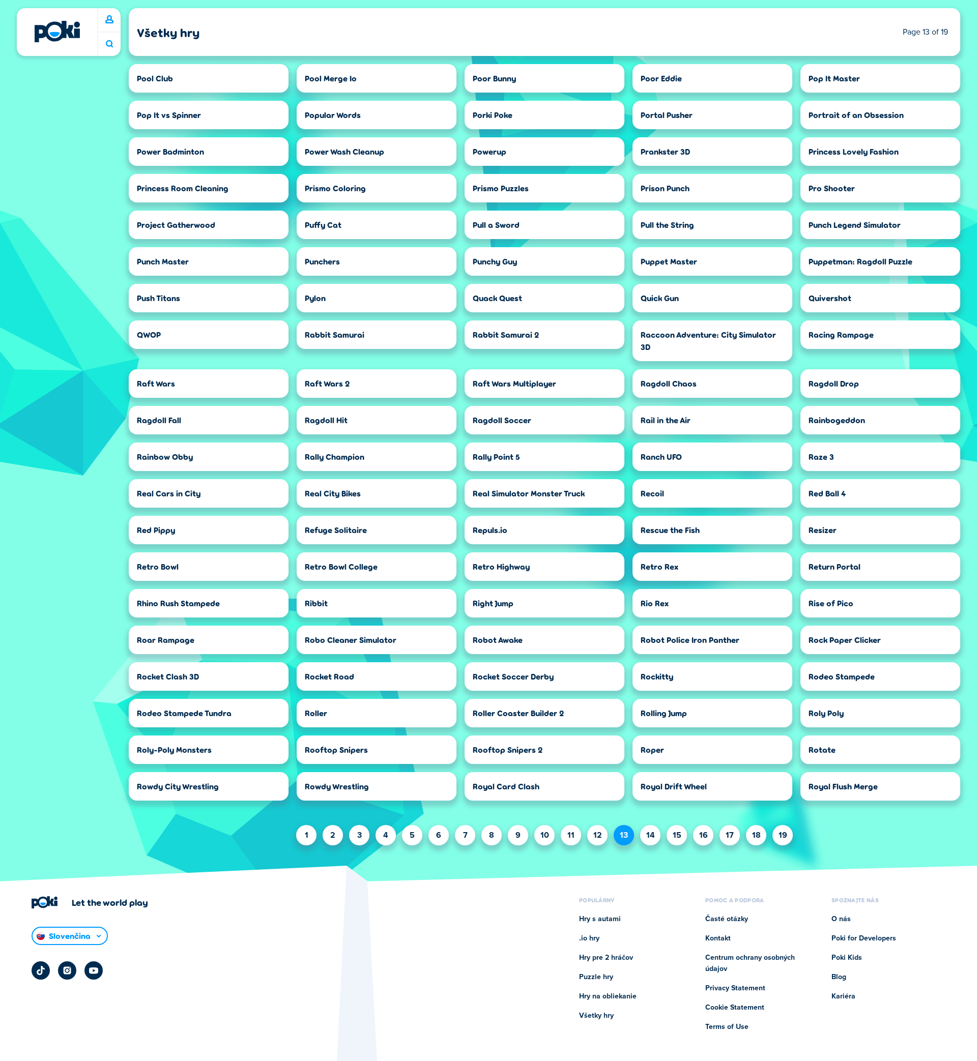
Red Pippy (156, 530)
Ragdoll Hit (326, 420)
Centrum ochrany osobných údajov (750, 963)
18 (756, 835)
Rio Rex (655, 603)
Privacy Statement (735, 988)
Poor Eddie (661, 78)
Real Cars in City (168, 493)
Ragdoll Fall (159, 420)
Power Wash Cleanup (344, 151)
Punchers (322, 261)
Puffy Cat (323, 224)
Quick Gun (660, 298)
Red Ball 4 (827, 493)
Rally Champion (334, 456)
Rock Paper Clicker (845, 639)
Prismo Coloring (335, 188)
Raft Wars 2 (327, 383)
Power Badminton (170, 151)
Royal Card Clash (506, 786)
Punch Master (163, 261)
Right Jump (493, 603)
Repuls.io (490, 530)
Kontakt (718, 938)
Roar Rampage (165, 639)
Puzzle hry (596, 977)
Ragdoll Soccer (502, 420)
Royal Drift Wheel (674, 786)
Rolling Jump (664, 713)
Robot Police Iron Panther (690, 639)
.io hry (589, 938)
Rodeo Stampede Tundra (184, 713)
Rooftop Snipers (336, 749)
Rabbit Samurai (334, 334)
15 (677, 835)
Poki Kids (846, 957)
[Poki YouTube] (93, 970)
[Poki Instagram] (67, 970)
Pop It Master (834, 78)
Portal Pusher (667, 115)
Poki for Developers (863, 938)
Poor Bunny (494, 78)
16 (703, 835)
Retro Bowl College (341, 566)
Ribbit (316, 603)
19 (783, 835)
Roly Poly (826, 713)
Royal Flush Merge (843, 786)
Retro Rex (659, 566)
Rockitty (657, 676)
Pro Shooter (832, 188)
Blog (838, 977)
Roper (652, 749)
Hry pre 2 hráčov (606, 957)
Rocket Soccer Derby (513, 676)
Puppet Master (669, 261)
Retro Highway (501, 566)
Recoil (652, 493)
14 (650, 835)
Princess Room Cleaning (182, 188)
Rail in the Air (666, 420)
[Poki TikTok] (41, 970)
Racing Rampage (841, 334)
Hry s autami (600, 919)
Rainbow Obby (165, 456)
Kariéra (843, 996)
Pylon (315, 298)
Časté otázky (726, 919)
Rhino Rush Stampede (178, 603)
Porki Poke (492, 115)
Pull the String (667, 224)
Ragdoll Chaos (669, 383)
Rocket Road (329, 676)
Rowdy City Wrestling (178, 786)
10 (544, 835)
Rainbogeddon (837, 420)
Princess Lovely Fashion (854, 151)
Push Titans (158, 298)
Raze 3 (821, 456)
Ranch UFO (661, 456)
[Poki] (57, 31)
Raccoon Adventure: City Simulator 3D (708, 340)
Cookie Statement (734, 1007)
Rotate (822, 749)
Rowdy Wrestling (337, 786)
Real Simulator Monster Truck (529, 493)
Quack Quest (497, 298)
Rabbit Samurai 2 (506, 334)
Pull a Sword (496, 224)
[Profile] (109, 20)
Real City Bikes (333, 493)
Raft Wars (156, 383)
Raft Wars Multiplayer (514, 383)
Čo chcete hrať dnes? (109, 44)
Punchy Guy (495, 261)
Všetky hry (596, 1015)
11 (570, 835)
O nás (841, 919)
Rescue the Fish (670, 530)
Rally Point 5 (496, 456)
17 (730, 835)
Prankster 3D (665, 151)
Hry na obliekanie (608, 996)
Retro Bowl (158, 566)
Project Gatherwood (176, 224)
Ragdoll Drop (834, 383)
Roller (316, 713)
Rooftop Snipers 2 (507, 749)
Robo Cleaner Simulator (350, 639)
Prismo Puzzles (501, 188)
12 (597, 835)
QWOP (149, 334)
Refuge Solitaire (336, 530)
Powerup (489, 151)
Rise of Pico (831, 603)
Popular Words (333, 115)
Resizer (823, 530)
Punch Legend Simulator (855, 224)
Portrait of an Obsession (856, 115)
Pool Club (155, 78)
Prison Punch (665, 188)
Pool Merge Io (331, 78)
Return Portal (834, 566)
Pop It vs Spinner (169, 115)
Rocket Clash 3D (168, 676)
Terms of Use (727, 1026)
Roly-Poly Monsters (174, 749)
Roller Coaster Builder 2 (518, 713)
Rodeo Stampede (842, 676)
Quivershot (830, 298)
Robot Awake (498, 639)
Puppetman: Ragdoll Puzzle (860, 261)
